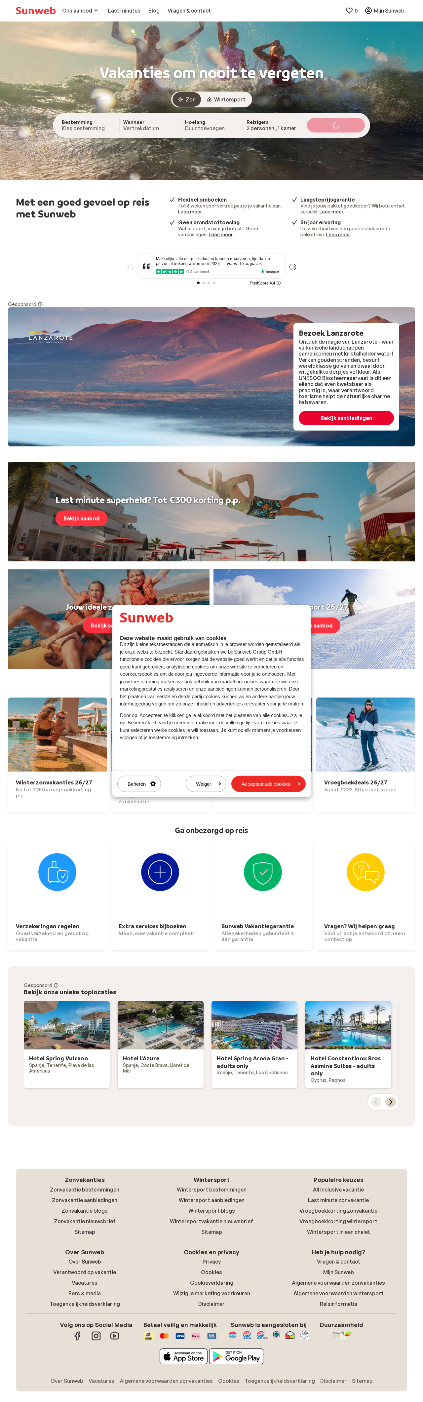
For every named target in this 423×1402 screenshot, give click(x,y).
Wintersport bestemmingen (212, 1189)
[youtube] (114, 1339)
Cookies (211, 1272)
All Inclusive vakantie (338, 1189)
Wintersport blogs (211, 1210)
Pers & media (84, 1293)
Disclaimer (211, 1304)
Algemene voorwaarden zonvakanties (338, 1282)
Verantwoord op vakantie (84, 1272)
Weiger (203, 784)
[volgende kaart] (390, 1102)
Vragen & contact (338, 1261)
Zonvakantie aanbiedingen (84, 1200)
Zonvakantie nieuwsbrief (85, 1221)
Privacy (212, 1261)
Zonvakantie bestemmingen (84, 1189)
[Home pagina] (36, 11)
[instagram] (96, 1339)
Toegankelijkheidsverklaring (85, 1304)
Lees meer (190, 211)
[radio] (187, 99)
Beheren (137, 784)
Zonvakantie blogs (84, 1210)
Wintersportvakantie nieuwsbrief (211, 1221)
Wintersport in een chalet (338, 1232)
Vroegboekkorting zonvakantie (338, 1210)
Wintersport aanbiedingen (212, 1200)
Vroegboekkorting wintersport (338, 1221)
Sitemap (84, 1232)
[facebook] (77, 1339)
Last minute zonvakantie (338, 1200)
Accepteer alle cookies (266, 784)
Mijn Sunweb (338, 1272)
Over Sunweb (84, 1261)
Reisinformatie (338, 1304)
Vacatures (84, 1282)
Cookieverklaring (211, 1282)
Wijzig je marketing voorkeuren (211, 1293)
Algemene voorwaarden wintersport (338, 1293)
